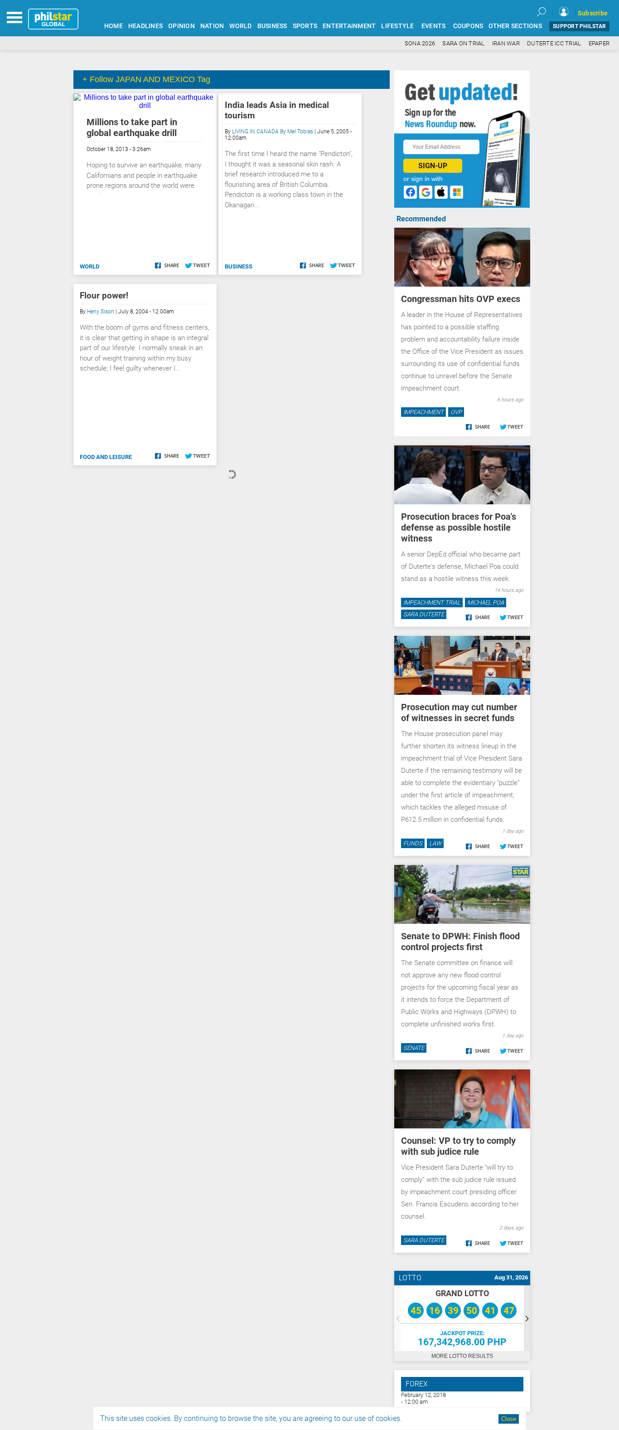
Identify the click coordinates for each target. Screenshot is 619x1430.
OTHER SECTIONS (515, 26)
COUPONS (468, 26)
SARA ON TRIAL (463, 43)
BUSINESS (272, 26)
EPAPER (599, 43)
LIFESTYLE (397, 26)
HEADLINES (145, 26)
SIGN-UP (432, 165)
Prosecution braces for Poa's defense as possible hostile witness (458, 527)
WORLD (240, 26)
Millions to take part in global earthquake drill (132, 127)
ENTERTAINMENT (349, 26)
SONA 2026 (420, 43)
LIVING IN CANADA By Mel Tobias (272, 131)
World (89, 266)
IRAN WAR (506, 43)
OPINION (181, 26)
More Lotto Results (462, 1356)
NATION (212, 26)
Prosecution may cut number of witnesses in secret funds (459, 712)
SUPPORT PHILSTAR (579, 26)
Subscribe (593, 13)
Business (238, 266)
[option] (462, 1318)
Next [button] (527, 1318)
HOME (113, 26)
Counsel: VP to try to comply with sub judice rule (458, 1146)
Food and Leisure (106, 457)
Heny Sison (100, 311)
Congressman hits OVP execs (460, 298)
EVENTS (433, 26)
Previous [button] (397, 1318)
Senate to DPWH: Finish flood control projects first (460, 941)
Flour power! (104, 295)
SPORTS (305, 26)
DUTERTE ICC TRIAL (554, 43)
